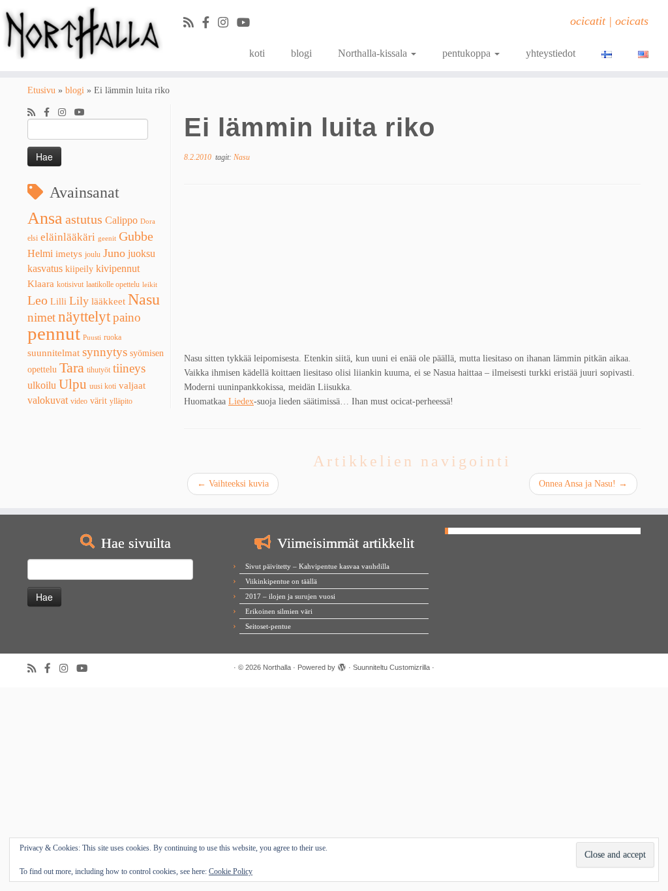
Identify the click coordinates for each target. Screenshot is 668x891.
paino (127, 317)
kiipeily (79, 269)
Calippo (121, 220)
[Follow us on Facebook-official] (210, 22)
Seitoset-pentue (268, 626)
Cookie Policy (230, 871)
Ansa (45, 218)
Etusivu (41, 90)
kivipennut (118, 268)
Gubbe (136, 236)
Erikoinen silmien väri (278, 611)
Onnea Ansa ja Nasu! (583, 484)
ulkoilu (41, 385)
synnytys (104, 352)
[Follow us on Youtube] (247, 22)
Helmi (40, 253)
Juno (114, 253)
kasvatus (45, 268)
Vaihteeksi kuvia (233, 484)
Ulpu (73, 384)
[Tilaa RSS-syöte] (192, 22)
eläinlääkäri (67, 237)
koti (257, 53)
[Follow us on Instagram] (227, 22)
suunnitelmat (53, 353)
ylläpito (121, 401)
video (78, 401)
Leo (37, 300)
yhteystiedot (550, 53)
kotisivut (70, 284)
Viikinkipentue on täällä (281, 581)
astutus (83, 219)
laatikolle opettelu (113, 284)
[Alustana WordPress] (341, 665)
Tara (71, 367)
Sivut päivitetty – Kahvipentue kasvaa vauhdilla (317, 566)
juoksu (141, 253)
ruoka (112, 337)
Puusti (92, 337)
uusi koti (102, 386)
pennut (53, 333)
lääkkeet (108, 301)
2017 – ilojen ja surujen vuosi (290, 596)
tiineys (129, 368)
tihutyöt (98, 369)
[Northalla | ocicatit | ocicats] (78, 33)
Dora (147, 221)
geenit (107, 238)
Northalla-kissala (374, 53)
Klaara (40, 284)
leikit (149, 284)
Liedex (241, 401)
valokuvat (47, 400)
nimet (41, 317)
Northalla (277, 667)
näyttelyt (84, 316)
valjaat (132, 385)
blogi (301, 53)
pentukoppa (467, 53)
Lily (79, 300)
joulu (92, 254)
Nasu (144, 299)
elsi (32, 238)
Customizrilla (409, 667)
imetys (68, 254)
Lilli (58, 302)
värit (98, 401)
